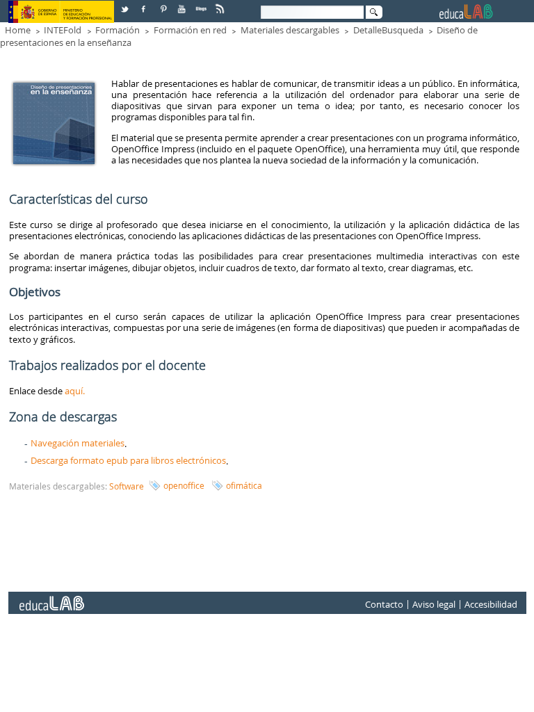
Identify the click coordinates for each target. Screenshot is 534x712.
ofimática (244, 485)
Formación (117, 30)
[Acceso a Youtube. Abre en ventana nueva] (183, 4)
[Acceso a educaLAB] (50, 598)
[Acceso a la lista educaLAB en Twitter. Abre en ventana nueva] (126, 4)
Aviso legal (433, 604)
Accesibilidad (490, 604)
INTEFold (62, 30)
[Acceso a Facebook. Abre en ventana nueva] (145, 4)
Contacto (384, 604)
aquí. (75, 391)
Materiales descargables (290, 30)
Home (18, 30)
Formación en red (190, 30)
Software (126, 486)
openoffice (183, 485)
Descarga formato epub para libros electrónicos (128, 460)
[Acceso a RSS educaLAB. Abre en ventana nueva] (221, 4)
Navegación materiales (77, 443)
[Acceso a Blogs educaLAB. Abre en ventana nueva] (202, 4)
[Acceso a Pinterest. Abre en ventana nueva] (164, 4)
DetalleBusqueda (388, 30)
